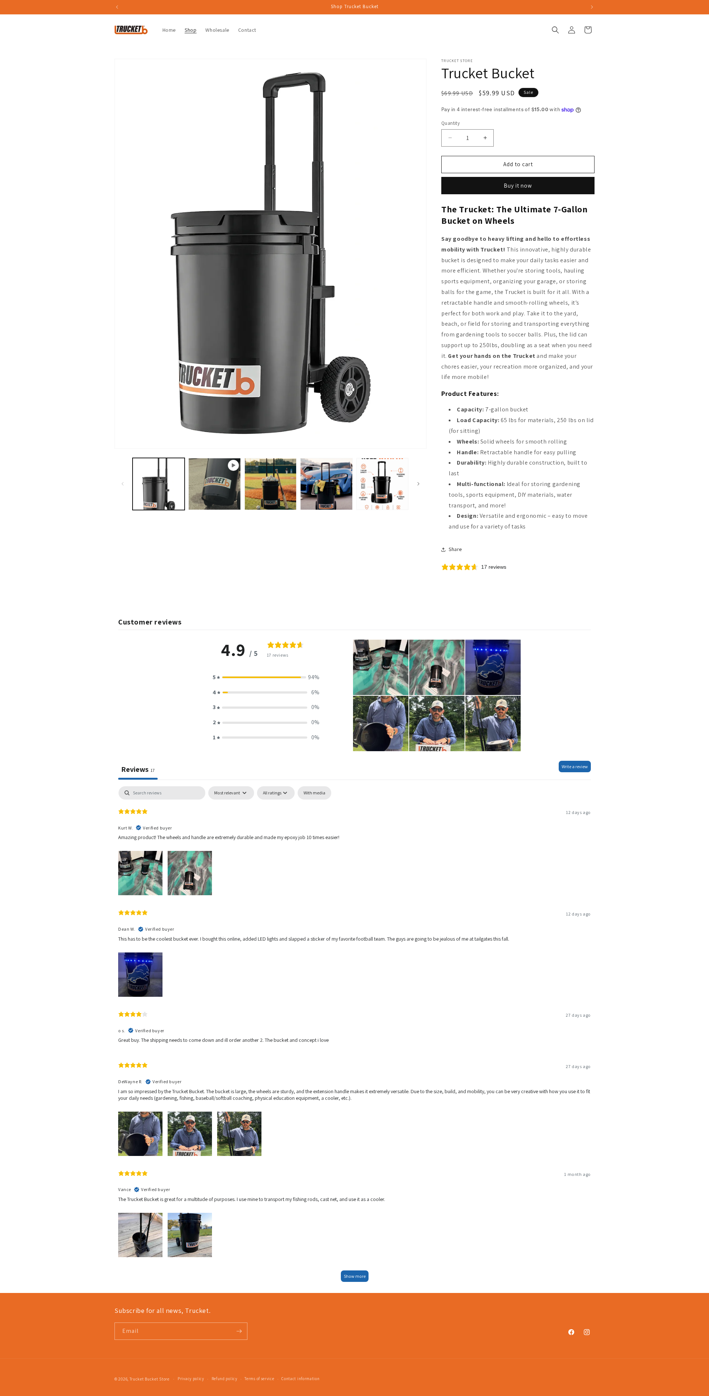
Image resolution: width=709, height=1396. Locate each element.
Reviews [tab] (138, 769)
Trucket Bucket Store (149, 1379)
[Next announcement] (592, 7)
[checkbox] (314, 793)
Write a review (575, 766)
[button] (555, 30)
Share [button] (455, 549)
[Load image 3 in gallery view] (326, 484)
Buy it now (518, 185)
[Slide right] (418, 484)
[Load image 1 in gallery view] (159, 484)
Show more (355, 1276)
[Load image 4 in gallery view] (382, 484)
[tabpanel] (354, 1037)
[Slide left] (122, 484)
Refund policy (224, 1378)
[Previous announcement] (117, 7)
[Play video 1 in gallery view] (214, 484)
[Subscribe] (239, 1331)
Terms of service (259, 1378)
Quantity (450, 123)
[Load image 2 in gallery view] (270, 484)
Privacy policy (191, 1378)
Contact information (300, 1378)
